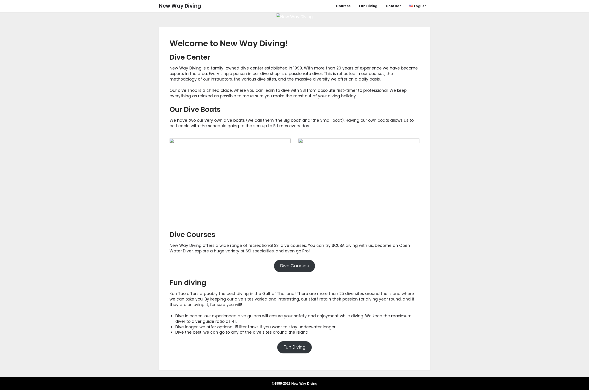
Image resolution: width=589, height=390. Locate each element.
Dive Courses (294, 266)
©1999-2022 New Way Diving (294, 383)
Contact (393, 6)
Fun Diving (368, 6)
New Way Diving (180, 5)
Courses (343, 6)
